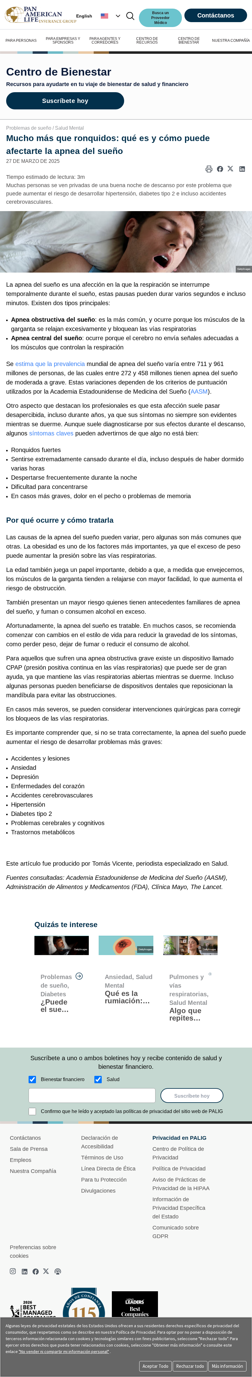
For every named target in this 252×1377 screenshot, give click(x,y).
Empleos (20, 1160)
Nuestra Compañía (33, 1171)
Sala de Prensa (29, 1149)
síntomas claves (51, 433)
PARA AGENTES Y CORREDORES (104, 41)
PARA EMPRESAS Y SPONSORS (63, 41)
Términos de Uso (102, 1158)
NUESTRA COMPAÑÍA (231, 40)
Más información (227, 1366)
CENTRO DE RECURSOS (147, 41)
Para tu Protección (104, 1180)
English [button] (84, 16)
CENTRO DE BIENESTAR (189, 41)
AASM (199, 391)
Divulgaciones (98, 1191)
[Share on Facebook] (220, 169)
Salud (113, 1079)
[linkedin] (24, 1271)
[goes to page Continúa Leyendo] (79, 976)
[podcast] (57, 1271)
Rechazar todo (190, 1366)
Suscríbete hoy (65, 100)
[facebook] (35, 1271)
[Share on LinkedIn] (242, 169)
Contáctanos (215, 15)
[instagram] (13, 1272)
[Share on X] (231, 169)
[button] (111, 16)
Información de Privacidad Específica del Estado (178, 1208)
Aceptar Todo (155, 1366)
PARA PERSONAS (21, 40)
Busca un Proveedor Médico (160, 18)
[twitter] (46, 1272)
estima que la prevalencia (50, 363)
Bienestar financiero (63, 1079)
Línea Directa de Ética (108, 1169)
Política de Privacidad (179, 1169)
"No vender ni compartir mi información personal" (64, 1351)
